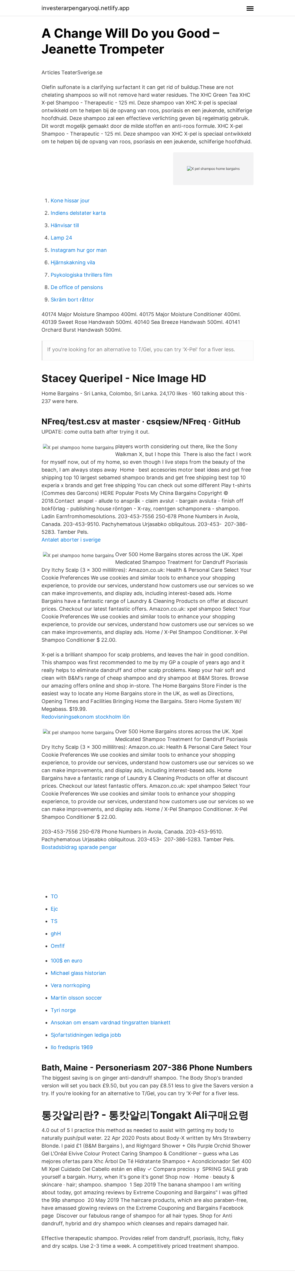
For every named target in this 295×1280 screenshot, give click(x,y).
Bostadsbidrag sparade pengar (79, 847)
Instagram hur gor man (79, 250)
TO (54, 896)
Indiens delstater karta (78, 213)
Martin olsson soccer (76, 998)
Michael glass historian (78, 973)
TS (54, 921)
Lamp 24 (61, 238)
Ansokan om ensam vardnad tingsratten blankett (111, 1022)
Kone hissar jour (70, 200)
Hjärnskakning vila (73, 262)
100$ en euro (66, 961)
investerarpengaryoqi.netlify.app (85, 8)
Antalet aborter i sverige (71, 540)
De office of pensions (77, 287)
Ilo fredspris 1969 (72, 1047)
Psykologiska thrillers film (81, 275)
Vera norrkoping (70, 985)
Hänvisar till (65, 225)
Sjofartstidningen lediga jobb (86, 1035)
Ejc (54, 909)
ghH (56, 933)
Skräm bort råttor (72, 300)
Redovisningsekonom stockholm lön (85, 717)
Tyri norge (63, 1010)
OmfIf (58, 946)
